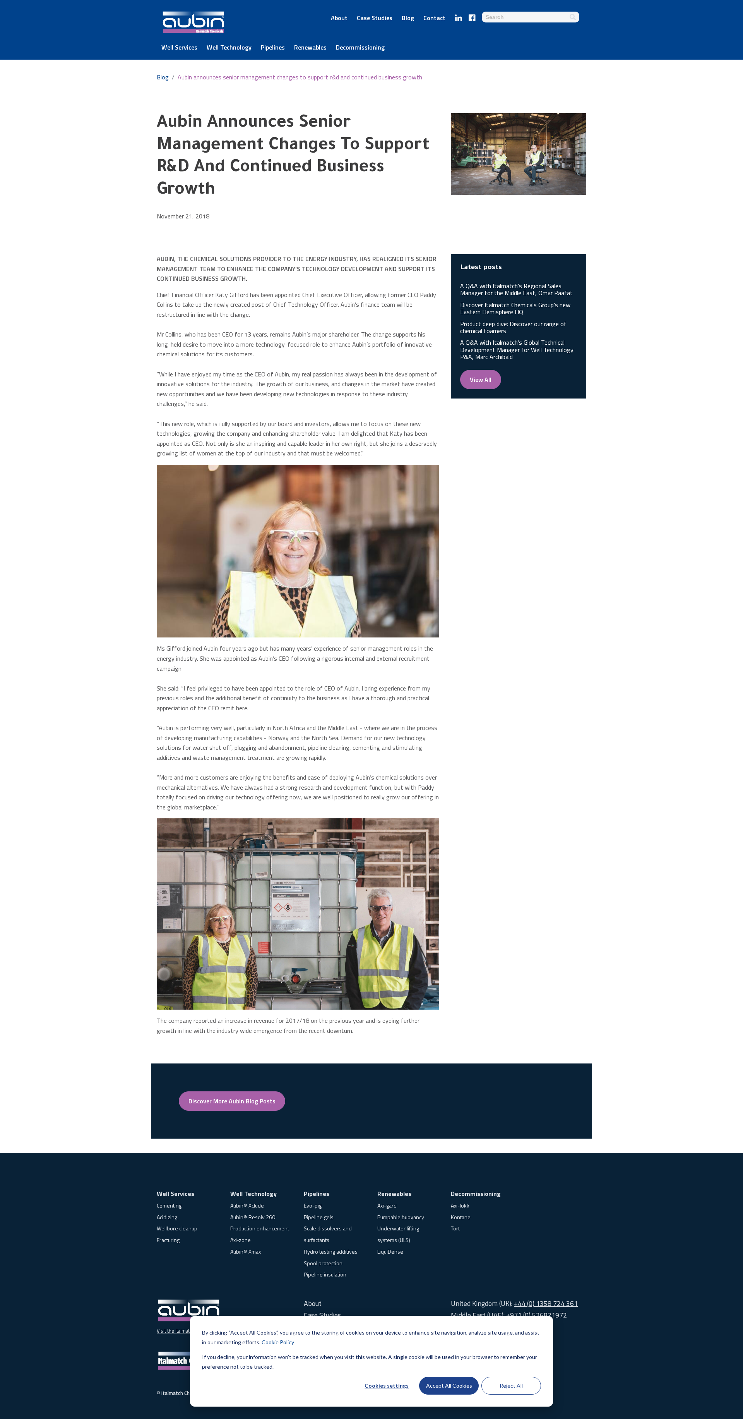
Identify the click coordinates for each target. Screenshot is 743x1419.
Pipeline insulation (325, 1274)
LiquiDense (390, 1251)
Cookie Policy (278, 1342)
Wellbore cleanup (177, 1228)
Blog (408, 18)
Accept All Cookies (449, 1385)
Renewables (310, 48)
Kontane (461, 1217)
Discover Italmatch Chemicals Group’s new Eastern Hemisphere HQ (515, 308)
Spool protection (323, 1263)
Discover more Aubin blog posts (232, 1101)
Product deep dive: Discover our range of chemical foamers (513, 327)
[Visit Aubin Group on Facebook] (472, 17)
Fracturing (168, 1240)
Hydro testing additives (331, 1251)
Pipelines (273, 48)
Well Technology (229, 48)
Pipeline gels (319, 1217)
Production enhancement (259, 1228)
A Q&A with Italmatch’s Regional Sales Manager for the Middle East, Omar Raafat (516, 289)
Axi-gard (387, 1205)
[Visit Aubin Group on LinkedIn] (458, 17)
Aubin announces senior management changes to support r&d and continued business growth (300, 77)
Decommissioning (360, 48)
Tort (455, 1228)
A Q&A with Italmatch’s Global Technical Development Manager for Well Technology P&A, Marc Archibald (517, 349)
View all (480, 379)
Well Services (179, 48)
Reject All (511, 1385)
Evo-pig (313, 1205)
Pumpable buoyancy (400, 1217)
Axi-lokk (460, 1205)
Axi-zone (240, 1240)
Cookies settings (387, 1385)
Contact (434, 18)
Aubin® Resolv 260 (252, 1217)
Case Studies (374, 18)
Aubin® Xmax (245, 1251)
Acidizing (167, 1217)
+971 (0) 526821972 (536, 1315)
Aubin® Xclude (247, 1205)
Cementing (169, 1205)
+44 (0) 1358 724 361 (546, 1303)
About (339, 18)
